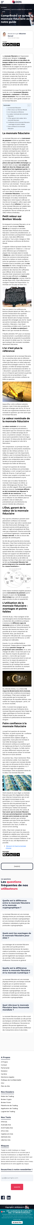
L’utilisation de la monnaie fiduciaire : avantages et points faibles (19, 123)
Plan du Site (5, 1086)
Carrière (4, 1074)
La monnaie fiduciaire (14, 108)
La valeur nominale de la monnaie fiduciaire (18, 115)
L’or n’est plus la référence (16, 112)
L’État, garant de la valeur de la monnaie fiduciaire (17, 119)
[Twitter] (7, 44)
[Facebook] (4, 44)
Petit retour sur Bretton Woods (17, 110)
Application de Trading (9, 1108)
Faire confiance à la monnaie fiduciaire (16, 127)
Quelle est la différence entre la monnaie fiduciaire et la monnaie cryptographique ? (16, 904)
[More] (18, 44)
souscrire (17, 1187)
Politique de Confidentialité (11, 1080)
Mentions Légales (7, 1077)
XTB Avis (4, 1122)
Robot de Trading (7, 1096)
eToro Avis (4, 1131)
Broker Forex (6, 1102)
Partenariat (5, 1068)
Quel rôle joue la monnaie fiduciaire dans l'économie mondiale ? (16, 1007)
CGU (2, 1083)
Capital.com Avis (7, 1134)
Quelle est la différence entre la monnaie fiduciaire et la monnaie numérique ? (16, 970)
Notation (4, 1071)
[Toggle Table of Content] (28, 105)
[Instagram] (14, 44)
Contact (4, 1065)
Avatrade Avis (6, 1125)
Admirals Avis (6, 1137)
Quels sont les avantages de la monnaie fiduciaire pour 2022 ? (17, 935)
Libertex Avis (5, 1140)
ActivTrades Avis (7, 1128)
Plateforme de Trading (9, 1105)
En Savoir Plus (17, 1222)
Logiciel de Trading (8, 1111)
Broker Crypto (6, 1099)
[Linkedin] (11, 44)
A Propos (4, 1062)
